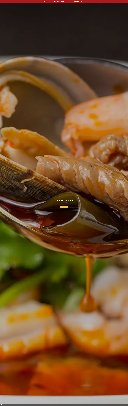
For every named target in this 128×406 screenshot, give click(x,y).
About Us (62, 1)
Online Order (76, 1)
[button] (126, 404)
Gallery (58, 1)
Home (55, 1)
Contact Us (66, 1)
